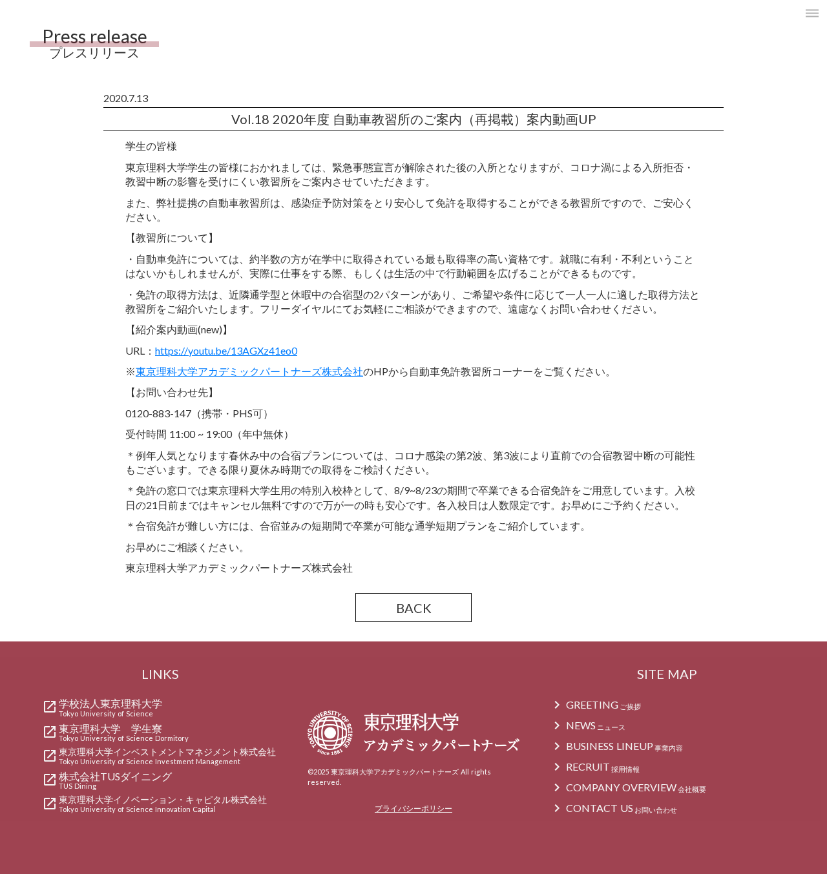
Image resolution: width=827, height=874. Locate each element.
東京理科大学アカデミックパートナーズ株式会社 (249, 371)
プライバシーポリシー (413, 808)
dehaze (812, 13)
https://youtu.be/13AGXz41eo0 (226, 350)
